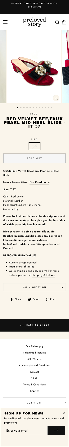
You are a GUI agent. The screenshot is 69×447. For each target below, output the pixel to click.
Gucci (34, 113)
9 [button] (43, 108)
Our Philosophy (35, 346)
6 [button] (33, 108)
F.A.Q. (34, 378)
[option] (34, 66)
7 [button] (37, 108)
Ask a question (35, 287)
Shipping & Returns (43, 275)
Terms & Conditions (34, 384)
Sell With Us (34, 359)
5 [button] (30, 108)
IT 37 (34, 146)
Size (34, 139)
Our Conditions (39, 182)
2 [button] (21, 108)
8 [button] (40, 108)
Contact (34, 372)
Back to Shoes (37, 324)
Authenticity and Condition (34, 365)
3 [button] (24, 108)
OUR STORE (34, 402)
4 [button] (27, 108)
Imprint (34, 391)
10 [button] (46, 108)
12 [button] (52, 108)
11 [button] (49, 108)
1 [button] (18, 108)
